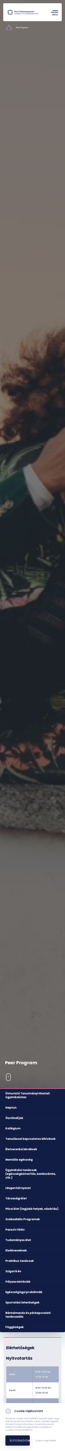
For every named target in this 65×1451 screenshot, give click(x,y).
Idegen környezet (18, 1188)
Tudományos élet (18, 1240)
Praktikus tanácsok (19, 1261)
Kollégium (12, 1128)
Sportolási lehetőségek (22, 1302)
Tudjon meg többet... (46, 1440)
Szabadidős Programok (22, 1219)
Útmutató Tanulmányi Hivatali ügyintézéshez (27, 1095)
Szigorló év (13, 1271)
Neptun (10, 1107)
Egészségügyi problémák (23, 1292)
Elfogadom (20, 1440)
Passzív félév (15, 1230)
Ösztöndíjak (14, 1118)
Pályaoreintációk (17, 1282)
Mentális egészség (19, 1160)
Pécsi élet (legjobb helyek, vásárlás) (31, 1209)
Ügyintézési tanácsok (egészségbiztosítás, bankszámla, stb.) (30, 1173)
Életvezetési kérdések (21, 1149)
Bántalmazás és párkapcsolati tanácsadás (28, 1315)
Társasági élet (16, 1198)
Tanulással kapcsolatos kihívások (30, 1139)
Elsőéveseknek (16, 1250)
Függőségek (14, 1327)
